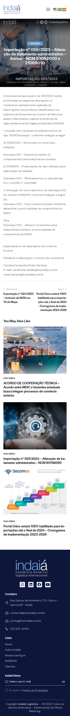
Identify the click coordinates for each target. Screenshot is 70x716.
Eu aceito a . (28, 690)
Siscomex (35, 43)
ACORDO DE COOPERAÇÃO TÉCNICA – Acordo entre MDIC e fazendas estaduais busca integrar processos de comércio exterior (31, 389)
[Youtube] (47, 584)
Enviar (62, 681)
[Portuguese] (60, 9)
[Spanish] (64, 9)
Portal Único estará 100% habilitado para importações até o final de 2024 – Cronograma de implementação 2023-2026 (34, 530)
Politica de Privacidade (35, 690)
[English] (55, 9)
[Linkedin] (30, 584)
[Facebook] (39, 584)
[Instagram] (22, 584)
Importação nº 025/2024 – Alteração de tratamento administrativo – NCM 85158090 (34, 461)
